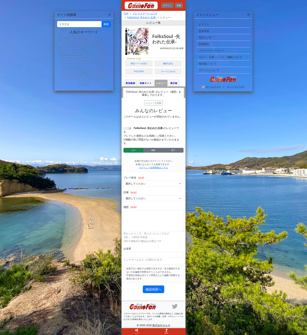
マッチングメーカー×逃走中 (74, 49)
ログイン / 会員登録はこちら (153, 167)
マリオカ (83, 43)
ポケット (65, 60)
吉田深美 (63, 38)
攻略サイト (146, 83)
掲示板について (208, 63)
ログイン (167, 5)
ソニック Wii (81, 60)
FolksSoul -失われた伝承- (141, 17)
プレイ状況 (130, 177)
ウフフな (69, 43)
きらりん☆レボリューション (78, 66)
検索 (106, 24)
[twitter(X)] (175, 306)
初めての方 (205, 37)
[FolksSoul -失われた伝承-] (137, 41)
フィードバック (235, 86)
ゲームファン (213, 86)
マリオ (101, 71)
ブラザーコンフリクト (73, 77)
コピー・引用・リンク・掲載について (220, 57)
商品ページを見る (139, 63)
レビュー (161, 83)
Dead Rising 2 (80, 38)
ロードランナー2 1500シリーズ (77, 71)
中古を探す (139, 71)
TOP (126, 13)
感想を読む (168, 63)
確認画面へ (153, 289)
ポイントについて (209, 70)
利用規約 (204, 44)
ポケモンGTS (99, 60)
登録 (179, 5)
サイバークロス (97, 77)
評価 (126, 192)
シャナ (84, 83)
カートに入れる (168, 71)
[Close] (248, 14)
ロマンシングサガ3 (96, 55)
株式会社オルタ (161, 325)
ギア (100, 66)
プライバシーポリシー (211, 50)
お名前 (127, 248)
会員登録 (204, 31)
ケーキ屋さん (99, 49)
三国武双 (97, 43)
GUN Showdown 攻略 (71, 55)
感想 (126, 207)
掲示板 (173, 83)
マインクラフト (100, 38)
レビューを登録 (153, 102)
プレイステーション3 (144, 13)
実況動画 (130, 83)
